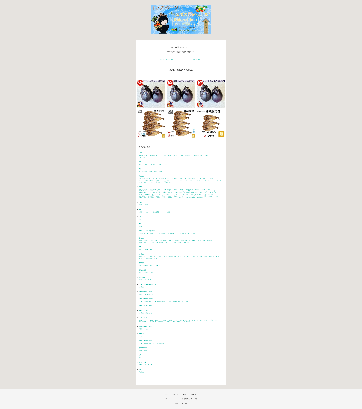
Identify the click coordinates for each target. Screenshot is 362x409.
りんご (146, 164)
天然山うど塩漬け (207, 189)
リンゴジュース (196, 191)
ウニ (213, 155)
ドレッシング (156, 192)
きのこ (216, 191)
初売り (140, 355)
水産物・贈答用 (214, 320)
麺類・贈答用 (183, 320)
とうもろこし (142, 256)
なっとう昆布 (174, 194)
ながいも (141, 258)
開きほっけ (187, 242)
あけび (210, 196)
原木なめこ (159, 182)
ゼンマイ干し (193, 196)
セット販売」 (142, 196)
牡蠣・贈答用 (186, 322)
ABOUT (175, 394)
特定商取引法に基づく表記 (189, 399)
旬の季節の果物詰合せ (161, 301)
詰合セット (188, 155)
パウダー (152, 191)
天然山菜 (141, 176)
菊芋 (160, 256)
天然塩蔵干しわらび (153, 196)
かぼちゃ (211, 256)
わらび (155, 178)
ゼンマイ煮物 (191, 233)
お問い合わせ (196, 59)
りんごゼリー (179, 197)
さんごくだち (142, 182)
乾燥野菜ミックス (148, 265)
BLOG (184, 394)
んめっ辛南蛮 (202, 196)
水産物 (140, 153)
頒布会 (140, 247)
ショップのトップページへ (165, 59)
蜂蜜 (140, 223)
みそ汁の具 (159, 265)
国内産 (140, 226)
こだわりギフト (143, 317)
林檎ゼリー (217, 196)
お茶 (168, 191)
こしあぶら (210, 178)
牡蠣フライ (210, 240)
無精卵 (146, 205)
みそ (187, 194)
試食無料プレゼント (144, 329)
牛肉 (140, 216)
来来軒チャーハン (144, 240)
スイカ (140, 164)
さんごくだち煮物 (160, 233)
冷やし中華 (177, 196)
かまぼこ (207, 155)
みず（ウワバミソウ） (145, 178)
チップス (159, 191)
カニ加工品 (213, 192)
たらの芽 (202, 178)
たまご (140, 202)
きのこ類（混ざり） (164, 178)
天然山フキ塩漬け (166, 196)
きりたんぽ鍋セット (158, 343)
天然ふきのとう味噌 (155, 189)
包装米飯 (144, 171)
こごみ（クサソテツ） (209, 180)
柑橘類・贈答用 (154, 320)
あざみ (157, 180)
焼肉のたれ (151, 197)
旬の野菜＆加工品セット (145, 313)
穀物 (140, 169)
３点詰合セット (169, 212)
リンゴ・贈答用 (143, 320)
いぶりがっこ (175, 191)
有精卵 (140, 205)
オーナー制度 (142, 362)
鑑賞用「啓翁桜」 (144, 350)
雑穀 (150, 171)
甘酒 (149, 192)
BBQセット (142, 277)
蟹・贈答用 (163, 320)
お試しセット (167, 155)
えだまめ (166, 194)
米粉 (155, 171)
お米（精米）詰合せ (174, 301)
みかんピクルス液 (168, 192)
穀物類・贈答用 (173, 320)
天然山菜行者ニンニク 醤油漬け (194, 197)
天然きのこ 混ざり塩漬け (193, 189)
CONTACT (194, 394)
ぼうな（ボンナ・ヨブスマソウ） (185, 180)
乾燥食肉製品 (142, 270)
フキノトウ (183, 178)
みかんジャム (178, 192)
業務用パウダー (143, 191)
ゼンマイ (150, 182)
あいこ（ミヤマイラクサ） (146, 180)
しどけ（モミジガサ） (168, 180)
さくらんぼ (154, 164)
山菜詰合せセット (193, 178)
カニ (160, 155)
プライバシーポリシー (171, 399)
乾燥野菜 (147, 194)
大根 (205, 256)
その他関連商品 (143, 348)
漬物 (189, 191)
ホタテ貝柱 (142, 157)
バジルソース (203, 192)
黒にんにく (171, 197)
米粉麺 (140, 194)
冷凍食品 (141, 238)
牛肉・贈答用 (152, 322)
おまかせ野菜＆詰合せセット (147, 298)
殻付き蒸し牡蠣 (198, 155)
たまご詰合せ (186, 301)
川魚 (140, 369)
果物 (140, 161)
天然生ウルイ (167, 182)
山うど (199, 180)
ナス (155, 256)
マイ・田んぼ (148, 364)
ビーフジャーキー (144, 272)
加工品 (175, 155)
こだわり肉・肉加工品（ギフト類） (158, 242)
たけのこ (175, 178)
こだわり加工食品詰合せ (145, 301)
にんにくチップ (161, 197)
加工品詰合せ (142, 192)
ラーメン (184, 196)
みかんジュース (207, 191)
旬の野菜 (141, 254)
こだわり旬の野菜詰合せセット (147, 284)
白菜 (217, 256)
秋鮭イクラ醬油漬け (196, 194)
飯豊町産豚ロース (158, 212)
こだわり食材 (142, 280)
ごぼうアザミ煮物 (181, 233)
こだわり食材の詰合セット (146, 340)
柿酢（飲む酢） (143, 189)
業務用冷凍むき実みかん (191, 192)
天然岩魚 (141, 372)
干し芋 (182, 194)
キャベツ (199, 256)
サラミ (153, 272)
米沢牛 (140, 219)
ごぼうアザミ (154, 240)
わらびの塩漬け (167, 189)
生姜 (155, 258)
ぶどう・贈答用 (193, 320)
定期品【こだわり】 (144, 310)
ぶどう (165, 164)
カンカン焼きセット (175, 242)
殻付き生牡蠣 (153, 155)
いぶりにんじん (208, 194)
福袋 (140, 357)
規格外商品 (149, 258)
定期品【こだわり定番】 (145, 306)
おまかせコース (147, 249)
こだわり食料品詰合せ (145, 343)
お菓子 (161, 171)
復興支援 (141, 333)
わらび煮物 (150, 233)
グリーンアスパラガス (170, 256)
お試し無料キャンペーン (145, 326)
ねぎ (179, 256)
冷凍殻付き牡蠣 (143, 155)
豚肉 (140, 209)
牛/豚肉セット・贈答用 (164, 322)
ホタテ (181, 155)
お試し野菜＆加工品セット (146, 291)
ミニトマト (186, 256)
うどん (183, 191)
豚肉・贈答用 (176, 322)
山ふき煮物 (171, 233)
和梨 (160, 164)
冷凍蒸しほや (142, 197)
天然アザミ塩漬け (179, 189)
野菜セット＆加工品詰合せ (146, 294)
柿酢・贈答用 (142, 322)
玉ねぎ (150, 256)
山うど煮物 (142, 233)
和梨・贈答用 (203, 320)
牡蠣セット (151, 280)
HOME (166, 394)
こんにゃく (158, 194)
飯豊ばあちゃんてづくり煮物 (147, 231)
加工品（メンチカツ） (145, 212)
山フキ (219, 180)
